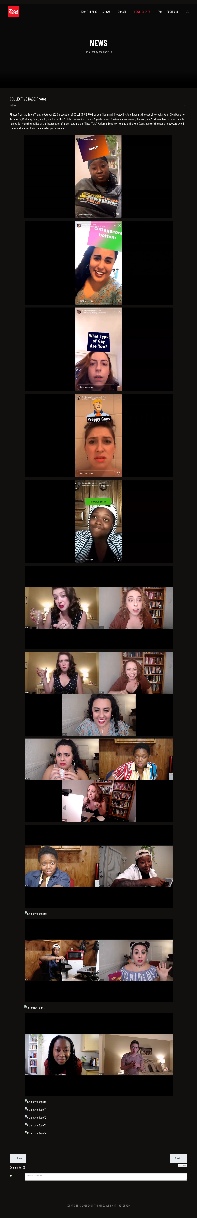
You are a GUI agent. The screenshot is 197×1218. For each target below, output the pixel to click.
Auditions (173, 11)
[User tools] (182, 105)
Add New (182, 1165)
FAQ (160, 11)
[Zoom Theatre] (13, 12)
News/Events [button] (142, 11)
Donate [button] (122, 11)
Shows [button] (106, 11)
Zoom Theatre (89, 11)
